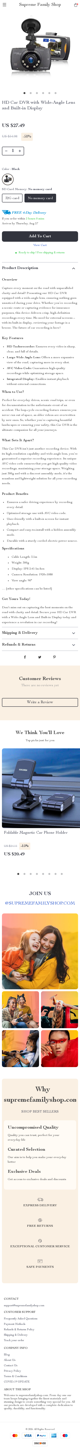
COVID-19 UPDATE (17, 1382)
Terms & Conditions (15, 1376)
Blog (7, 1354)
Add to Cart (40, 236)
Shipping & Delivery (16, 1335)
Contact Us (10, 1365)
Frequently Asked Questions (20, 1319)
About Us (10, 1360)
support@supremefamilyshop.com (24, 1305)
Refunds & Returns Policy (19, 1329)
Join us (40, 893)
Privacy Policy (12, 1371)
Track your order (14, 1340)
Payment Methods (14, 1324)
